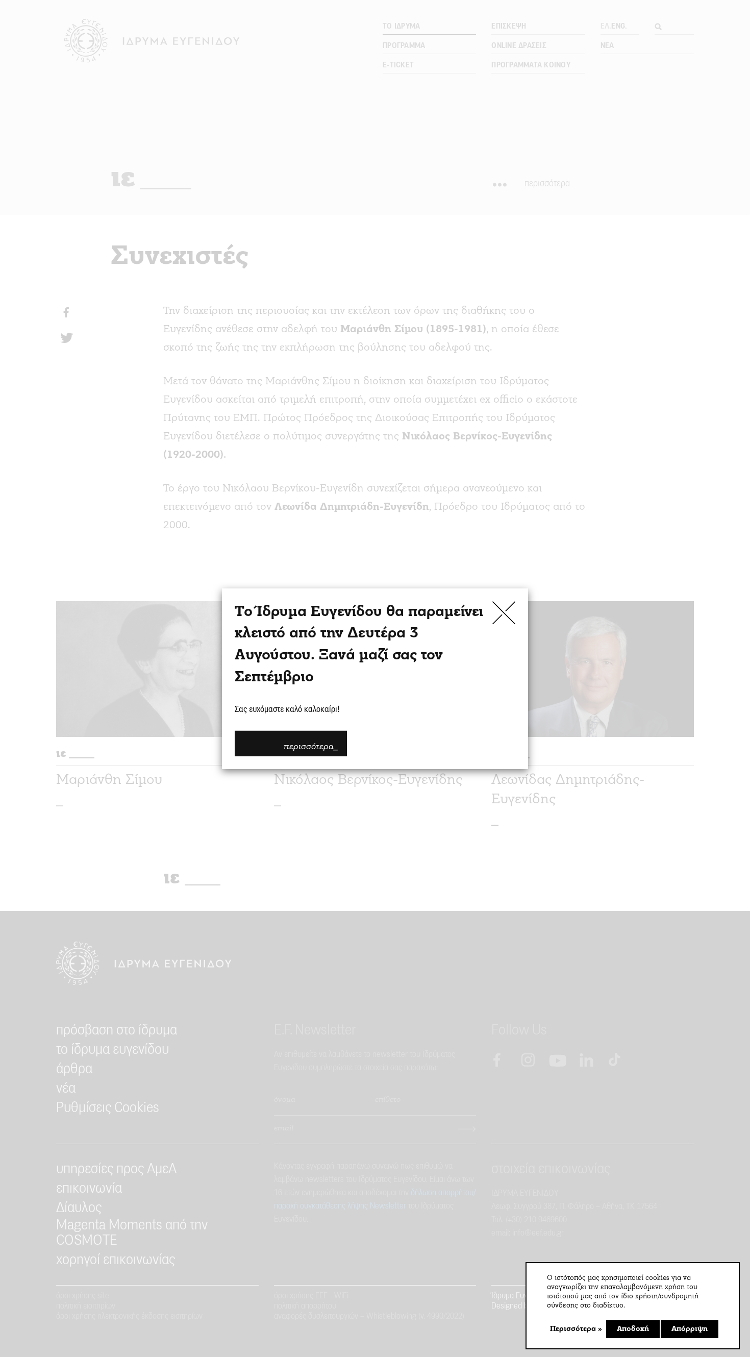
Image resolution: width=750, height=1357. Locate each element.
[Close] (503, 612)
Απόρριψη (689, 1329)
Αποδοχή (633, 1329)
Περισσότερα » (576, 1329)
